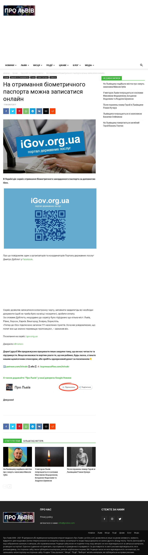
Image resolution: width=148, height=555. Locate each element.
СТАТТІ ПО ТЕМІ (12, 441)
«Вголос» (18, 344)
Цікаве (62, 65)
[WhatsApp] (26, 111)
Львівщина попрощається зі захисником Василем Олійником (122, 115)
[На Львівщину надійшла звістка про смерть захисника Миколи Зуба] (17, 457)
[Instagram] (112, 519)
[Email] (46, 111)
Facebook (28, 259)
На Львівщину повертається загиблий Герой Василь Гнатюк (121, 124)
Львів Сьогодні (42, 77)
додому (6, 73)
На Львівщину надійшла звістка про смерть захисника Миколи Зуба (17, 472)
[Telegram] (33, 111)
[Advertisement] (74, 40)
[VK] (39, 111)
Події (49, 65)
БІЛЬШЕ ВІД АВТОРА (33, 441)
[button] (141, 65)
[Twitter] (13, 111)
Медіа (88, 65)
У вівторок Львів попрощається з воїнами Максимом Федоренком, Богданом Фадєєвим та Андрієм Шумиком (46, 475)
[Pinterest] (19, 111)
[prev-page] (5, 486)
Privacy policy (46, 516)
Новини (9, 65)
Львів (24, 65)
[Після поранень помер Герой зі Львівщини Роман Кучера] (81, 457)
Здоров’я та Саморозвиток (32, 73)
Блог (75, 65)
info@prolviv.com (67, 523)
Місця (36, 65)
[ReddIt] (53, 111)
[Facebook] (6, 111)
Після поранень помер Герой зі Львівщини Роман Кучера (123, 106)
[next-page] (9, 486)
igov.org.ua (31, 336)
